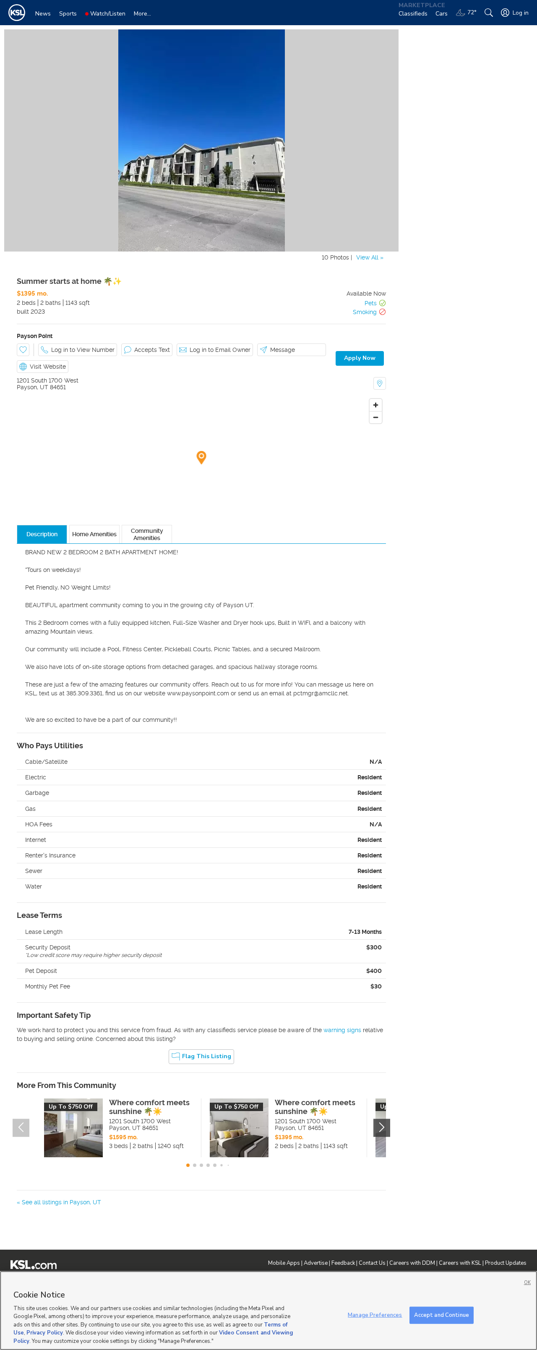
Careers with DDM (412, 1263)
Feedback (343, 1263)
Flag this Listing (206, 1056)
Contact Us (372, 1263)
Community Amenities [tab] (147, 534)
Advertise (316, 1263)
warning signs (342, 1030)
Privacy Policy (44, 1333)
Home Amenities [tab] (94, 534)
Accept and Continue (441, 1315)
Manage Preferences (375, 1315)
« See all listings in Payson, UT (59, 1202)
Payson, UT (32, 387)
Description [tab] (41, 534)
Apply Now (359, 358)
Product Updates (506, 1263)
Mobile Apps (284, 1263)
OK (527, 1282)
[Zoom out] (376, 417)
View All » (369, 257)
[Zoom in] (376, 405)
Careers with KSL (460, 1263)
